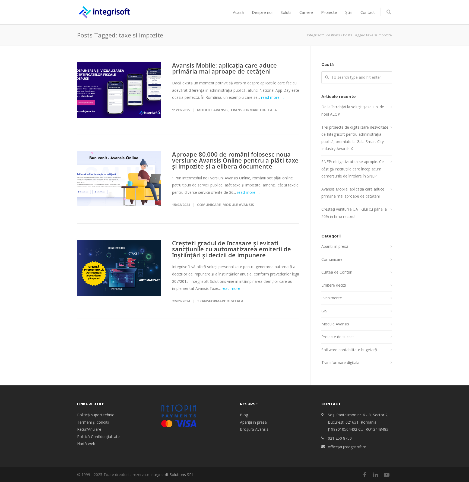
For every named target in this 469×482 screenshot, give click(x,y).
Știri (348, 12)
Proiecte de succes (337, 336)
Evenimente (331, 297)
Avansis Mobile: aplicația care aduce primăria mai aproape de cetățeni (224, 68)
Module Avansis (213, 109)
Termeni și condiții (93, 422)
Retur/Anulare (89, 429)
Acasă (238, 12)
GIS (324, 310)
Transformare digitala (253, 109)
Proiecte (329, 12)
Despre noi (262, 12)
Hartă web (86, 443)
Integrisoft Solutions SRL (172, 474)
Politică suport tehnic (95, 414)
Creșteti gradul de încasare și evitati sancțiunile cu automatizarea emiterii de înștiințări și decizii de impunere (231, 249)
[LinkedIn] (375, 474)
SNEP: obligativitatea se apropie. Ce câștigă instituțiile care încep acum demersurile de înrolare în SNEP (352, 169)
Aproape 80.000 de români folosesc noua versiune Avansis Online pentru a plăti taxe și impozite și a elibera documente (235, 160)
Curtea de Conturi (336, 272)
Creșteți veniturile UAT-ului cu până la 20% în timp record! (354, 213)
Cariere (306, 12)
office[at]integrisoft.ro (347, 446)
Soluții (286, 12)
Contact (367, 12)
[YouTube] (386, 474)
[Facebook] (364, 474)
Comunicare (209, 204)
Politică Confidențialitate (98, 436)
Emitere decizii (334, 285)
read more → (272, 97)
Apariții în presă (334, 246)
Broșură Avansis (254, 429)
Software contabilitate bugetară (349, 349)
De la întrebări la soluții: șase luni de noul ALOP (352, 110)
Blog (244, 414)
